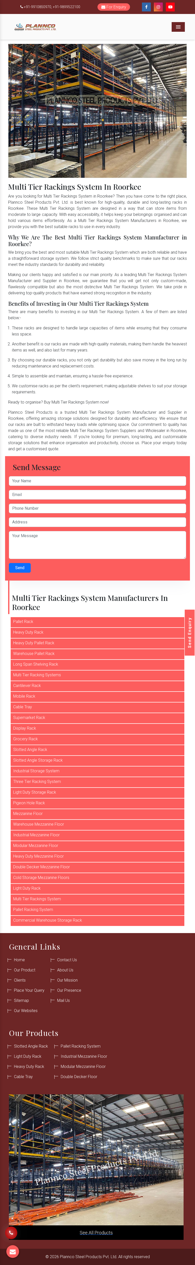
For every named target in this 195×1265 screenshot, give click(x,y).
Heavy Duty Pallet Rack (33, 642)
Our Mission (67, 980)
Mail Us (63, 1000)
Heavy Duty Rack (28, 632)
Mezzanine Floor (28, 813)
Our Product (24, 970)
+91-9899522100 (66, 7)
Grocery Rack (25, 738)
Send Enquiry (189, 632)
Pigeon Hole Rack (29, 802)
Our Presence (69, 990)
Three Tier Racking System (37, 781)
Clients (20, 980)
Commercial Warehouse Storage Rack (47, 920)
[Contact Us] (11, 1230)
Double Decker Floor (79, 1076)
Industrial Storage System (36, 770)
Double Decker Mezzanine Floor (41, 866)
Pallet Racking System (33, 909)
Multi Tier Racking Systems (37, 674)
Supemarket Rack (29, 717)
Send (19, 567)
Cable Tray (22, 706)
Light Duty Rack (27, 888)
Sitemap (21, 1000)
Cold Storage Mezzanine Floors (41, 877)
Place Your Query (29, 990)
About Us (65, 970)
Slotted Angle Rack (30, 749)
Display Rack (24, 728)
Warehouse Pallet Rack (34, 653)
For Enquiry (115, 7)
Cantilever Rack (27, 685)
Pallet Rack (23, 621)
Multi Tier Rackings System (37, 898)
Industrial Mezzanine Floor (36, 834)
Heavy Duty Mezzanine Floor (38, 856)
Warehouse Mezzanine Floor (38, 824)
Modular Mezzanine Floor (35, 845)
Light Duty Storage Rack (34, 792)
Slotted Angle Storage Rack (38, 760)
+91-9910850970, (38, 7)
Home (19, 959)
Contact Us (67, 959)
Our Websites (26, 1010)
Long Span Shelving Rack (35, 664)
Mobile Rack (24, 696)
